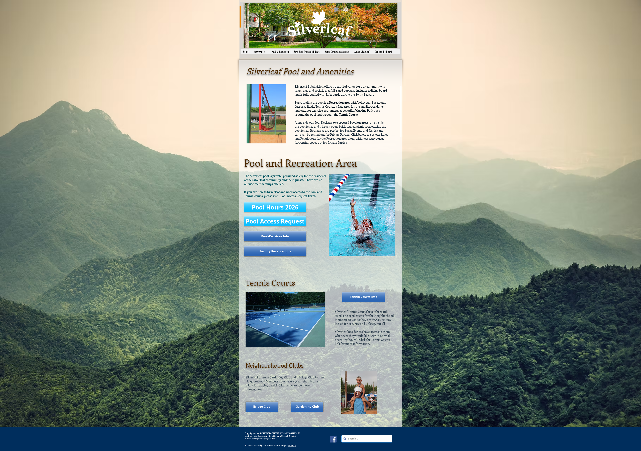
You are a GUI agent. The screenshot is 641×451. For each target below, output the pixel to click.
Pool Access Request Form (297, 196)
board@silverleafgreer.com (264, 438)
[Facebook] (333, 439)
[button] (260, 51)
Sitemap (292, 445)
